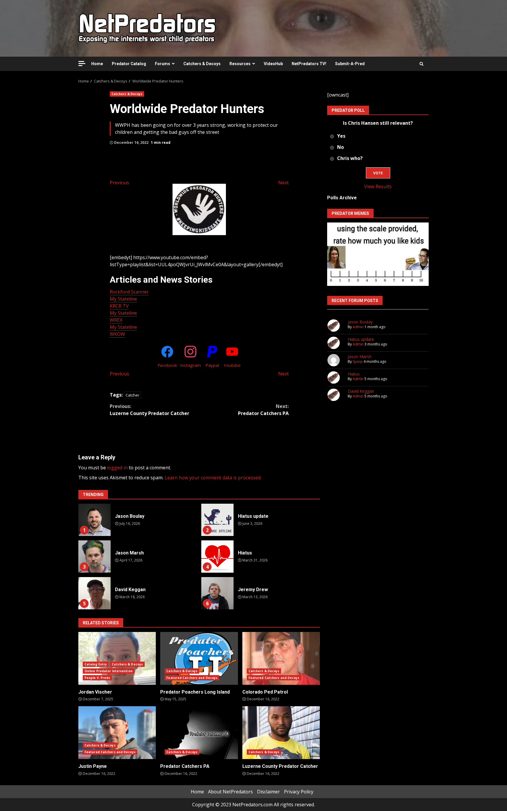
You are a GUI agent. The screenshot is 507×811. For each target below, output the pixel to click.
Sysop (358, 361)
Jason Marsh (94, 556)
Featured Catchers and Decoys (191, 678)
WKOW (117, 334)
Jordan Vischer (117, 658)
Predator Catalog (129, 63)
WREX (116, 320)
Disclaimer (268, 791)
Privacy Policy (298, 791)
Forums (162, 63)
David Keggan (94, 593)
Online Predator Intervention (108, 671)
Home (97, 63)
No (340, 147)
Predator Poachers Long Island (199, 658)
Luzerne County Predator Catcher (149, 410)
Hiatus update (217, 520)
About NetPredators (230, 791)
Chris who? (350, 158)
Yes (341, 136)
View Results (378, 186)
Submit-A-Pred (350, 63)
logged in (117, 467)
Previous (119, 182)
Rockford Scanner (129, 292)
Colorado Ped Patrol (281, 658)
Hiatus (217, 556)
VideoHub (273, 63)
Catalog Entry (95, 664)
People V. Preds (97, 678)
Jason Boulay (94, 520)
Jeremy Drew (217, 593)
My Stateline (123, 299)
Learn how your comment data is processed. (213, 477)
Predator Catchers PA (263, 410)
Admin (358, 326)
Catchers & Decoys (202, 63)
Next (283, 182)
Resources (240, 63)
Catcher (132, 395)
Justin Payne (117, 732)
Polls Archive (342, 197)
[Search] (421, 63)
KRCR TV (119, 306)
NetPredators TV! (309, 63)
